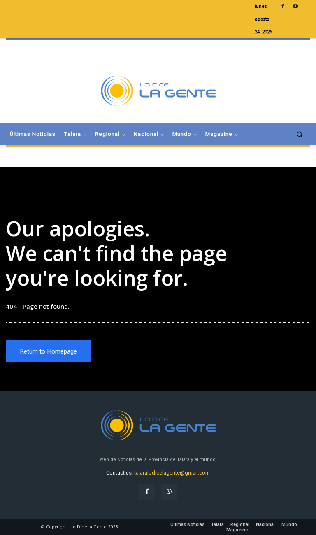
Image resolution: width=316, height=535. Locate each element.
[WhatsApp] (169, 492)
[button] (299, 133)
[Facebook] (147, 492)
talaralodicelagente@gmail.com (172, 473)
